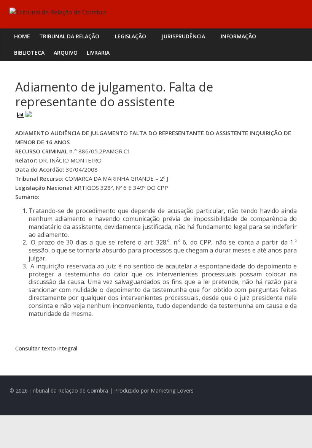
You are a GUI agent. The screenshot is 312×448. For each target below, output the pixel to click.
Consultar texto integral (47, 348)
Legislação (130, 36)
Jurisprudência (183, 36)
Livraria (98, 52)
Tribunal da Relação (69, 36)
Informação (238, 36)
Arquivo (66, 52)
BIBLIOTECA (29, 52)
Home (22, 36)
